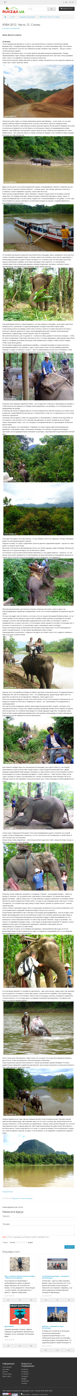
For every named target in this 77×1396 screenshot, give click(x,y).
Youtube (24, 1383)
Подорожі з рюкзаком (27, 17)
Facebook (24, 1369)
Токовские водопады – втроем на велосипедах (55, 1277)
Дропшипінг (9, 1326)
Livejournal (25, 1381)
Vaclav (32, 1391)
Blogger (24, 1379)
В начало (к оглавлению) (11, 28)
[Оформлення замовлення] (73, 2)
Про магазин (7, 1367)
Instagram (24, 1372)
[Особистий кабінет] (67, 2)
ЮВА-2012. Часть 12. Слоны (49, 17)
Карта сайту (6, 1376)
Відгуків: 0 (16, 1198)
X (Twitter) (25, 1374)
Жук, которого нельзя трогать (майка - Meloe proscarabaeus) (20, 1277)
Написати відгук (26, 1198)
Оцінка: (5, 1242)
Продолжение (7, 1192)
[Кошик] (70, 2)
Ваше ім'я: (6, 1216)
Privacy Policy (7, 1374)
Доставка (5, 1369)
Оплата (5, 1372)
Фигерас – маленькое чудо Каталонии (52, 1327)
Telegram (24, 1376)
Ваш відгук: (6, 1224)
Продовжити (69, 1247)
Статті (12, 17)
